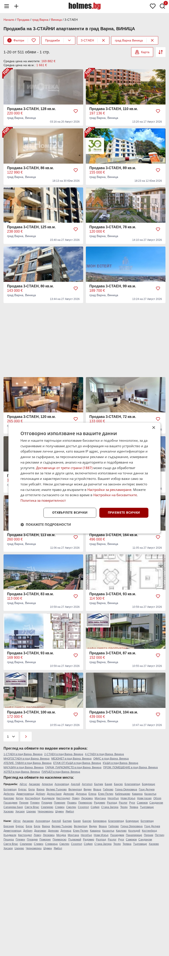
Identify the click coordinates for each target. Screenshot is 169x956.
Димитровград (25, 794)
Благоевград (132, 784)
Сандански (156, 802)
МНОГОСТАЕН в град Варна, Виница (27, 758)
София (95, 807)
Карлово (9, 798)
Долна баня (54, 794)
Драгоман (40, 830)
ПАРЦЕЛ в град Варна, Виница (61, 772)
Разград (112, 802)
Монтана (100, 798)
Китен (19, 798)
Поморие (59, 802)
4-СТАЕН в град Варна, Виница (104, 754)
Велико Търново (56, 789)
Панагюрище (134, 835)
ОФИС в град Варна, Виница (111, 758)
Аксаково (34, 784)
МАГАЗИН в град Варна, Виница (24, 767)
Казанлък (150, 794)
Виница (56, 19)
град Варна (40, 19)
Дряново (68, 794)
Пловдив (46, 802)
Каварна (137, 794)
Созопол (83, 807)
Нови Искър (128, 798)
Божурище (148, 784)
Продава (23, 19)
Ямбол (70, 811)
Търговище (147, 807)
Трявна (133, 807)
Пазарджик (10, 802)
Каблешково (122, 794)
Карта (145, 52)
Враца (97, 789)
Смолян (71, 807)
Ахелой (75, 784)
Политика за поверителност (43, 500)
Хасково (9, 811)
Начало (9, 19)
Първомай (74, 839)
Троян (124, 807)
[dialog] (84, 478)
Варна (40, 789)
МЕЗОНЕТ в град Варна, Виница (71, 758)
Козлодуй (134, 830)
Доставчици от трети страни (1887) (64, 468)
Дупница (81, 794)
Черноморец (45, 811)
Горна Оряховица (126, 789)
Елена (92, 794)
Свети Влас (32, 807)
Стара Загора (109, 807)
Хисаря (20, 811)
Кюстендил (63, 798)
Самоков (142, 802)
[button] (45, 524)
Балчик (98, 784)
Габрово (108, 789)
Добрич (40, 794)
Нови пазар (144, 798)
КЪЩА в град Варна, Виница (120, 763)
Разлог (123, 802)
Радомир (99, 802)
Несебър (113, 798)
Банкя (108, 784)
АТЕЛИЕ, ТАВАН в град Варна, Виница (27, 763)
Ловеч (75, 798)
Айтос (23, 784)
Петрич (159, 835)
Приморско (85, 802)
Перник (23, 802)
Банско (118, 784)
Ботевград (10, 789)
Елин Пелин (105, 794)
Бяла (31, 789)
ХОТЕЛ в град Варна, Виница (22, 772)
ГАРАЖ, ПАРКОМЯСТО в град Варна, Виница (73, 767)
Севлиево (47, 807)
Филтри (16, 40)
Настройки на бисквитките (115, 495)
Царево (31, 811)
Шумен (59, 811)
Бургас (22, 789)
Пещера (9, 839)
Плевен (35, 802)
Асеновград (62, 784)
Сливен (59, 807)
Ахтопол (87, 784)
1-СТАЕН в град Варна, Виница (23, 754)
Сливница (51, 844)
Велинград (75, 789)
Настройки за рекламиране (109, 489)
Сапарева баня (13, 807)
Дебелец (9, 794)
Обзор (157, 798)
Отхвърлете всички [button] (70, 512)
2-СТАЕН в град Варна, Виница (63, 754)
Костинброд (32, 798)
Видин (88, 789)
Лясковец (87, 798)
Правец (72, 802)
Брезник (9, 826)
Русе (132, 802)
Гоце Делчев (146, 789)
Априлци (47, 784)
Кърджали (48, 798)
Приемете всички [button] (124, 512)
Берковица (100, 821)
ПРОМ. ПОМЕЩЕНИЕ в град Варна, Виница (130, 767)
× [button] (153, 427)
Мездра (61, 835)
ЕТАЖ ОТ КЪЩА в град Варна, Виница (77, 763)
